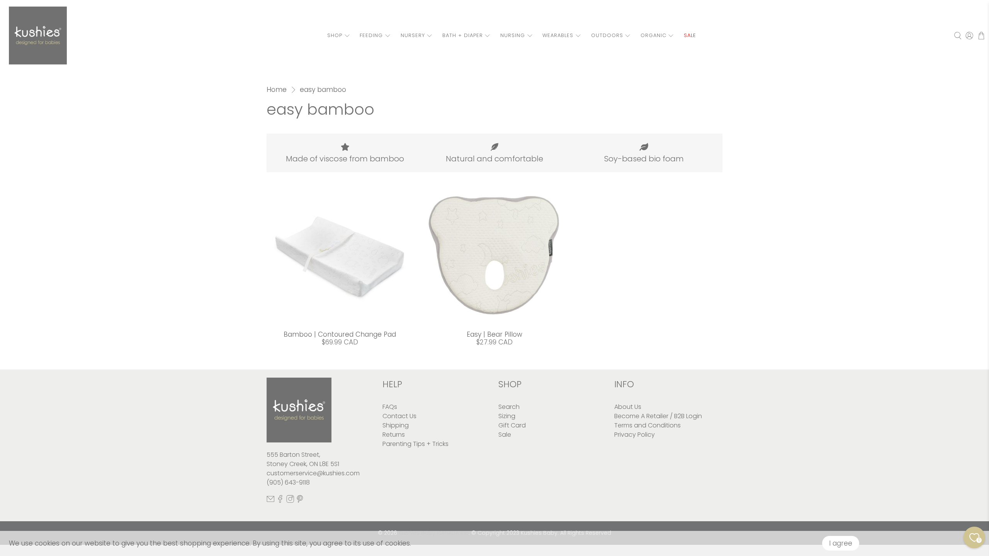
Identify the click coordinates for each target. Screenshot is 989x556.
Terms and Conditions (647, 425)
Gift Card (512, 425)
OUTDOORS (607, 35)
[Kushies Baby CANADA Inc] (38, 35)
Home (277, 89)
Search (509, 406)
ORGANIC (653, 35)
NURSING (512, 35)
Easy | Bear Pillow (494, 334)
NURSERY (413, 35)
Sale (504, 434)
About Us (627, 406)
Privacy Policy (634, 434)
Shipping (395, 425)
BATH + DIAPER (462, 35)
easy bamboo (323, 89)
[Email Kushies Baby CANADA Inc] (270, 500)
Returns (393, 434)
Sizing (506, 416)
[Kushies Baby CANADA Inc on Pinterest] (300, 500)
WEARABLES (557, 35)
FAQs (389, 406)
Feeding (371, 35)
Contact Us (399, 416)
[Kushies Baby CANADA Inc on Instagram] (290, 500)
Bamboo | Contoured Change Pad (340, 334)
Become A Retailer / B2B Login (658, 416)
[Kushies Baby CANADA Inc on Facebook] (280, 500)
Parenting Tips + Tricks (415, 443)
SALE (690, 35)
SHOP (334, 35)
